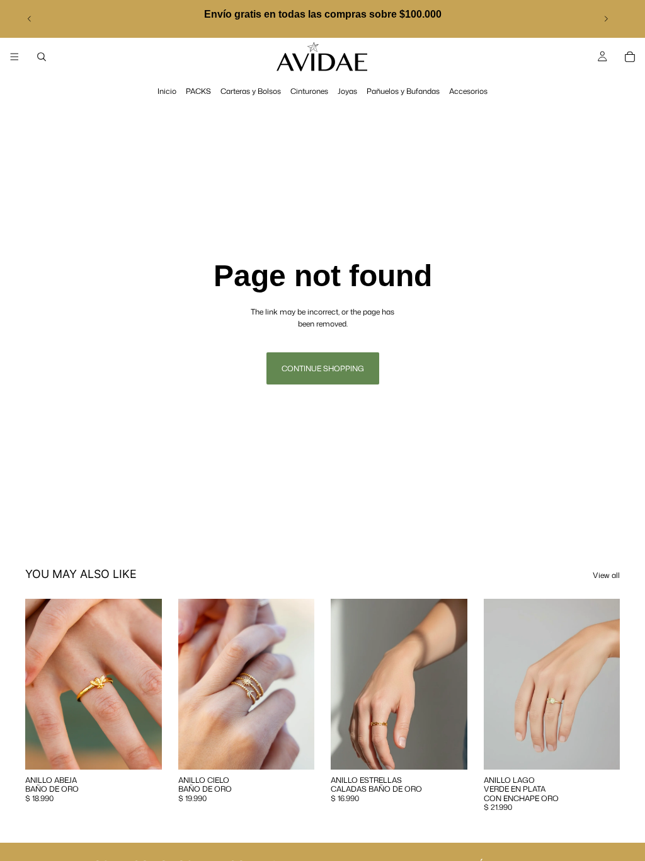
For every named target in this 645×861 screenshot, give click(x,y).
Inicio (166, 91)
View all (606, 575)
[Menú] (14, 56)
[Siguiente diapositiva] (606, 19)
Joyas (347, 91)
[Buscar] (41, 57)
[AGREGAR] (294, 750)
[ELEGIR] (142, 750)
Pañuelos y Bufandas (403, 91)
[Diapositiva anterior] (29, 19)
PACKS (198, 91)
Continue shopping (323, 368)
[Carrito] (630, 57)
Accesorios (468, 91)
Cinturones (309, 91)
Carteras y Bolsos (250, 91)
